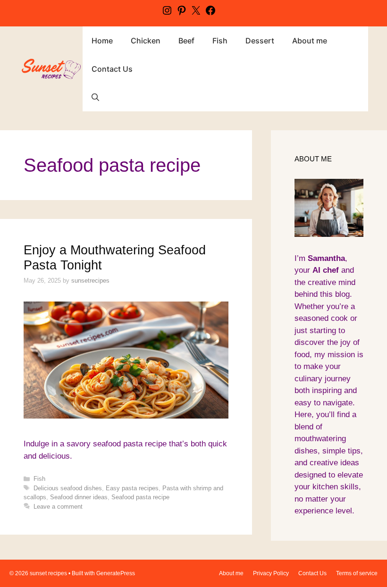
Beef (186, 40)
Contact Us (112, 69)
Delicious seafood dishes (68, 488)
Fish (219, 40)
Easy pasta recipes (132, 488)
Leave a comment (58, 506)
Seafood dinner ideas (79, 497)
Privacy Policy (271, 573)
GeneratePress (115, 573)
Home (102, 40)
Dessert (259, 40)
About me (309, 40)
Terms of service (357, 573)
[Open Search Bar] (95, 97)
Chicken (145, 40)
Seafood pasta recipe (140, 497)
